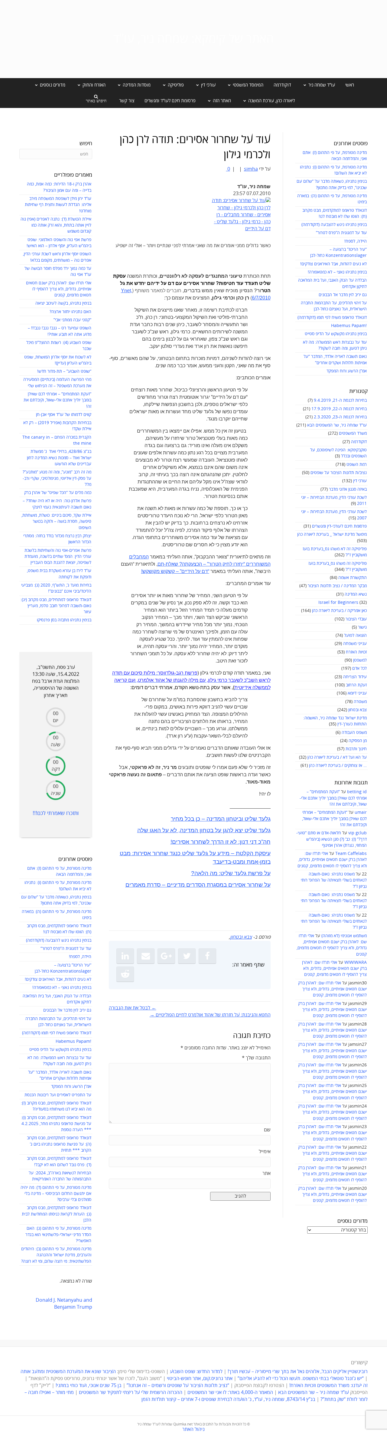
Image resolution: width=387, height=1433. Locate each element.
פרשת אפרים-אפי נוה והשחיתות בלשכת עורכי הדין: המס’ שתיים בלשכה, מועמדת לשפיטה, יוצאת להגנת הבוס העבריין (57, 556)
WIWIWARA (355, 962)
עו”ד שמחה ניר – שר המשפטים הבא (313, 1392)
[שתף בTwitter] (187, 956)
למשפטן (360, 660)
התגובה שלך (256, 1058)
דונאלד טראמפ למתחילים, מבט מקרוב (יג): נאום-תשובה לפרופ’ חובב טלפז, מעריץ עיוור (56, 606)
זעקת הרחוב (356, 685)
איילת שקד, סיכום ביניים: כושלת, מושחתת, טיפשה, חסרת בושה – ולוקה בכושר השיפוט (56, 521)
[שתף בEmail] (145, 956)
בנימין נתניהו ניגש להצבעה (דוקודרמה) (334, 224)
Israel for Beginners (338, 602)
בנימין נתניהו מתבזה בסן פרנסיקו (64, 620)
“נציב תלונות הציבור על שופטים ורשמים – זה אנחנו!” (178, 1385)
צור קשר (126, 100)
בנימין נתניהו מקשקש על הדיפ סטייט (336, 333)
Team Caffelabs (351, 853)
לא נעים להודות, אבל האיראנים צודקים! (333, 264)
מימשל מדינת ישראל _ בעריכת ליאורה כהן (332, 534)
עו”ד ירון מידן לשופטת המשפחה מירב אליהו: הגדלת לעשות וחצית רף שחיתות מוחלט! (58, 205)
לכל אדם (359, 668)
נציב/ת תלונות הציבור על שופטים (339, 472)
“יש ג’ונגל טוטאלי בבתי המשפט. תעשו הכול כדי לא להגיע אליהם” (301, 1379)
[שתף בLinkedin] (125, 956)
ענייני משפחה (355, 643)
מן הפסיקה (358, 740)
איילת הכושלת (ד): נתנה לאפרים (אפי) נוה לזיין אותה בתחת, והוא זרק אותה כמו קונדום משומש (56, 225)
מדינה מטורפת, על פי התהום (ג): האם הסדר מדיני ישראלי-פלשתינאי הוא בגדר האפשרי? (58, 1234)
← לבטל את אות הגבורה (132, 1008)
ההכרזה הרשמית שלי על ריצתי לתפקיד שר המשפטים (130, 1392)
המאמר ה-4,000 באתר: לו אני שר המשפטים (230, 1392)
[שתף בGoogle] (166, 956)
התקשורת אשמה (352, 577)
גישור (362, 627)
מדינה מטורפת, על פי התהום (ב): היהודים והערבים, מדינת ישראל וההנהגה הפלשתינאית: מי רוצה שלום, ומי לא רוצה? (56, 1255)
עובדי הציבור (356, 619)
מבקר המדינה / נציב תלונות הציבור (337, 585)
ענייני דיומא (357, 693)
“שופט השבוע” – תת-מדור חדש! (64, 371)
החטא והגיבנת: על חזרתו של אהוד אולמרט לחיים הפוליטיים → (210, 1015)
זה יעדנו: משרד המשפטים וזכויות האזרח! (328, 1385)
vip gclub (357, 833)
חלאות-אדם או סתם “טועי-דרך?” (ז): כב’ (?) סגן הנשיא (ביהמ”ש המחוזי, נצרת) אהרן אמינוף (331, 839)
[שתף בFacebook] (207, 956)
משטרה (360, 701)
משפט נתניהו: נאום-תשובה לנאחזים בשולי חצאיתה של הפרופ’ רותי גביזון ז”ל (334, 880)
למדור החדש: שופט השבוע (196, 1372)
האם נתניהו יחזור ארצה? (70, 311)
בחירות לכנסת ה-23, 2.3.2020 (340, 417)
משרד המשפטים (353, 433)
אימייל (265, 1152)
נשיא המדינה (356, 594)
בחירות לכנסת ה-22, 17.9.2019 (339, 408)
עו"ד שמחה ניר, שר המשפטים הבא (337, 425)
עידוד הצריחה (355, 676)
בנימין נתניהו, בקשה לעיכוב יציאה (63, 303)
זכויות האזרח (356, 652)
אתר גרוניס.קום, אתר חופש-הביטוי (200, 1379)
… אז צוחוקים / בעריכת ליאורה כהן (338, 765)
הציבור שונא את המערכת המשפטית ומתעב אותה (68, 1372)
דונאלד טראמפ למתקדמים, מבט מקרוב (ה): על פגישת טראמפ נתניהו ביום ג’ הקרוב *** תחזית (59, 1144)
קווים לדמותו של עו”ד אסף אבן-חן (63, 414)
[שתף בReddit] (125, 974)
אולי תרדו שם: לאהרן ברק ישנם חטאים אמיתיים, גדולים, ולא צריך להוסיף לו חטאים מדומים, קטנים (332, 860)
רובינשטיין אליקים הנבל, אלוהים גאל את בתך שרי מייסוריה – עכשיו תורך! (297, 1372)
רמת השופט (356, 464)
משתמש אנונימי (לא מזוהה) (344, 935)
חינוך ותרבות (356, 748)
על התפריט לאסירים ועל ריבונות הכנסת (57, 1095)
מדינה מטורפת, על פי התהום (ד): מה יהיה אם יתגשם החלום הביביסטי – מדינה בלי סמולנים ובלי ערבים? (56, 1193)
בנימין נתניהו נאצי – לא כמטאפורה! (337, 272)
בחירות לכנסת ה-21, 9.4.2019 (340, 400)
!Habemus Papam (349, 325)
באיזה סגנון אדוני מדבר (348, 489)
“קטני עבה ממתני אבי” (72, 319)
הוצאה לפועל (355, 635)
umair (361, 812)
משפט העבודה (354, 732)
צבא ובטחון (357, 709)
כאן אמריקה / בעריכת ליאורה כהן (339, 610)
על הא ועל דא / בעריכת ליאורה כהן (337, 757)
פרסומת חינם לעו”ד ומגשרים (170, 100)
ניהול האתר (193, 1429)
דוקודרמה (282, 85)
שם (267, 1130)
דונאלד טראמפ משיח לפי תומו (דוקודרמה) (332, 317)
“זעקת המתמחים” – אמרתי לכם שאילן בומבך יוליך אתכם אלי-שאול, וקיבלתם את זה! (333, 798)
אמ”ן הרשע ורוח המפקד (347, 371)
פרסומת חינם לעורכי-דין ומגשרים (339, 526)
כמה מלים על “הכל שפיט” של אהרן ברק (57, 492)
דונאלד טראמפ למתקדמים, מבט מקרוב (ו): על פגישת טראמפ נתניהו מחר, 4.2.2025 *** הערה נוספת (56, 1124)
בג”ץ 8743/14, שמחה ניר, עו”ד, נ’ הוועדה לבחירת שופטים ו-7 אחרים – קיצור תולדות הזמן (228, 1399)
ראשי (349, 85)
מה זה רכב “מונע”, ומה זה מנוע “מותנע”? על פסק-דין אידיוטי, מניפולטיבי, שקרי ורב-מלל (57, 478)
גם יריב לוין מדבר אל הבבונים (343, 294)
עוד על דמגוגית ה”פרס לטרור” (341, 232)
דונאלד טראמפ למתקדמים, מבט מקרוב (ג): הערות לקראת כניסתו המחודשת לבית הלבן (56, 1214)
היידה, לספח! (355, 241)
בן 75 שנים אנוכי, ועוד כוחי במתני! (89, 1385)
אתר (266, 1173)
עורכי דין (360, 480)
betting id (357, 791)
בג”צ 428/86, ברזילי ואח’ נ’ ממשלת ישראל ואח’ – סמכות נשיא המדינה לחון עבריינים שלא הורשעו (59, 457)
